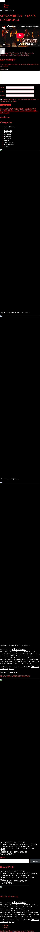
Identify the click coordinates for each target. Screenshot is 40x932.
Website (2, 95)
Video (15, 55)
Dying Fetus (12, 657)
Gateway (13, 659)
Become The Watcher (5, 653)
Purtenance (2, 663)
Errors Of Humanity (28, 657)
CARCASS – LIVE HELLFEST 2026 (13, 842)
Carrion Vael (3, 655)
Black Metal (8, 131)
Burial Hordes (26, 654)
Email (2, 91)
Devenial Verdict (4, 657)
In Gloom (24, 659)
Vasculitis (21, 666)
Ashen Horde (19, 652)
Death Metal (7, 55)
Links (6, 7)
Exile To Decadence (5, 659)
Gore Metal (9, 53)
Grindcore (7, 135)
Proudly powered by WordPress (23, 931)
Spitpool (23, 663)
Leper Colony (4, 661)
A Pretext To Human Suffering (7, 651)
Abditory (8, 649)
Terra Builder (3, 666)
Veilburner (27, 666)
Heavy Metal (8, 138)
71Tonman (2, 649)
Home (6, 5)
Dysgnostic (19, 657)
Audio (6, 129)
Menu (2, 1)
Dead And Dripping (21, 655)
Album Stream (9, 127)
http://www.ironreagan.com (9, 479)
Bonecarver (19, 654)
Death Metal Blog (6, 931)
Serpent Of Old (10, 663)
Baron (35, 651)
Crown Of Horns (11, 655)
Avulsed (31, 651)
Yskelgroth (11, 669)
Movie (6, 140)
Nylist (18, 661)
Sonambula (20, 55)
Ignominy (18, 659)
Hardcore (7, 136)
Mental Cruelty (13, 661)
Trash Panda (15, 666)
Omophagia (24, 661)
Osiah (29, 661)
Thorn (9, 666)
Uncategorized (9, 144)
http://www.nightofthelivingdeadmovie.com (14, 312)
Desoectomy (30, 655)
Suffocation (29, 663)
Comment (4, 70)
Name (2, 87)
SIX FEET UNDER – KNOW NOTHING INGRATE (18, 844)
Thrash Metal (8, 142)
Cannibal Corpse (35, 653)
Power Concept (35, 661)
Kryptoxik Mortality (33, 659)
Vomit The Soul (4, 669)
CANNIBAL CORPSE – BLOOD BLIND (15, 846)
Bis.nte (13, 653)
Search (2, 858)
